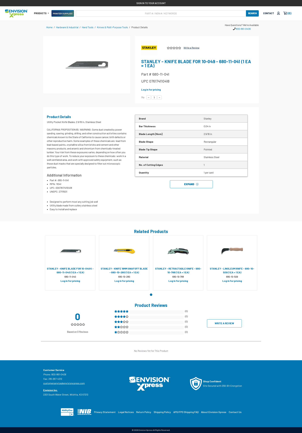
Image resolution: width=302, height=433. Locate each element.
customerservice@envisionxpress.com (64, 383)
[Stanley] (153, 48)
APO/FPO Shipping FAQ (186, 411)
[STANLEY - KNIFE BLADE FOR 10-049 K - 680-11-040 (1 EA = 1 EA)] (70, 251)
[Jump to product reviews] (174, 47)
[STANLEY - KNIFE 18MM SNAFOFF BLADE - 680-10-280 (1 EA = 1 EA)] (124, 251)
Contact (268, 13)
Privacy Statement (105, 411)
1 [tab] (151, 294)
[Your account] (278, 13)
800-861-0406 (243, 28)
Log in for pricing (151, 89)
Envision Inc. (50, 390)
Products (40, 13)
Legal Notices (126, 411)
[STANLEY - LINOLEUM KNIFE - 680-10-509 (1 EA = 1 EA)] (232, 251)
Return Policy (143, 411)
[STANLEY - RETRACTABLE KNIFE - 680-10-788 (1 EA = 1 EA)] (178, 251)
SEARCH (252, 13)
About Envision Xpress (213, 411)
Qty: (143, 97)
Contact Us (235, 411)
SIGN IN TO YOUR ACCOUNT (151, 3)
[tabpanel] (70, 263)
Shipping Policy (162, 411)
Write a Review (191, 47)
